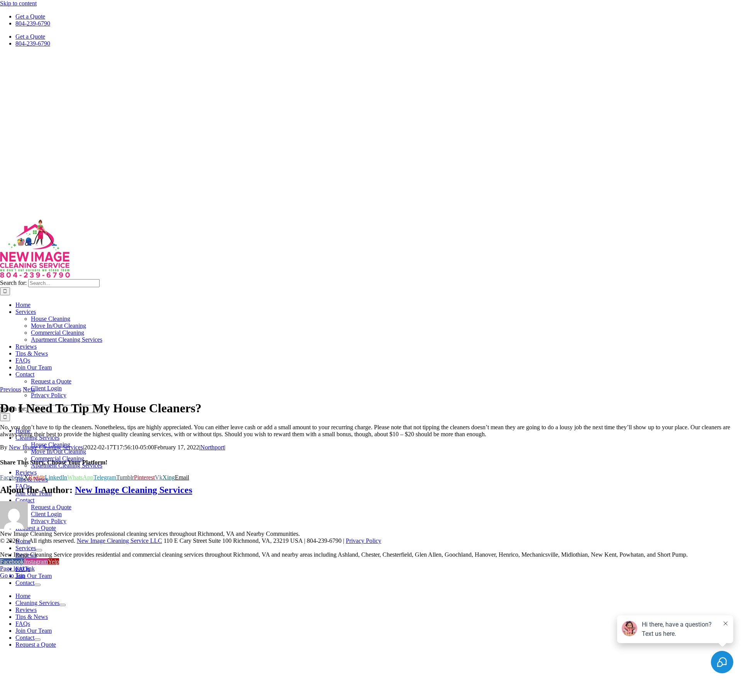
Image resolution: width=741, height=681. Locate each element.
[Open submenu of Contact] (37, 585)
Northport (212, 447)
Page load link (17, 568)
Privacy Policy (363, 540)
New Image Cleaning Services (46, 447)
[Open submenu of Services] (39, 550)
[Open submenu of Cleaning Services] (62, 605)
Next (29, 389)
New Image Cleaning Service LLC (119, 540)
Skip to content (18, 3)
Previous (10, 389)
